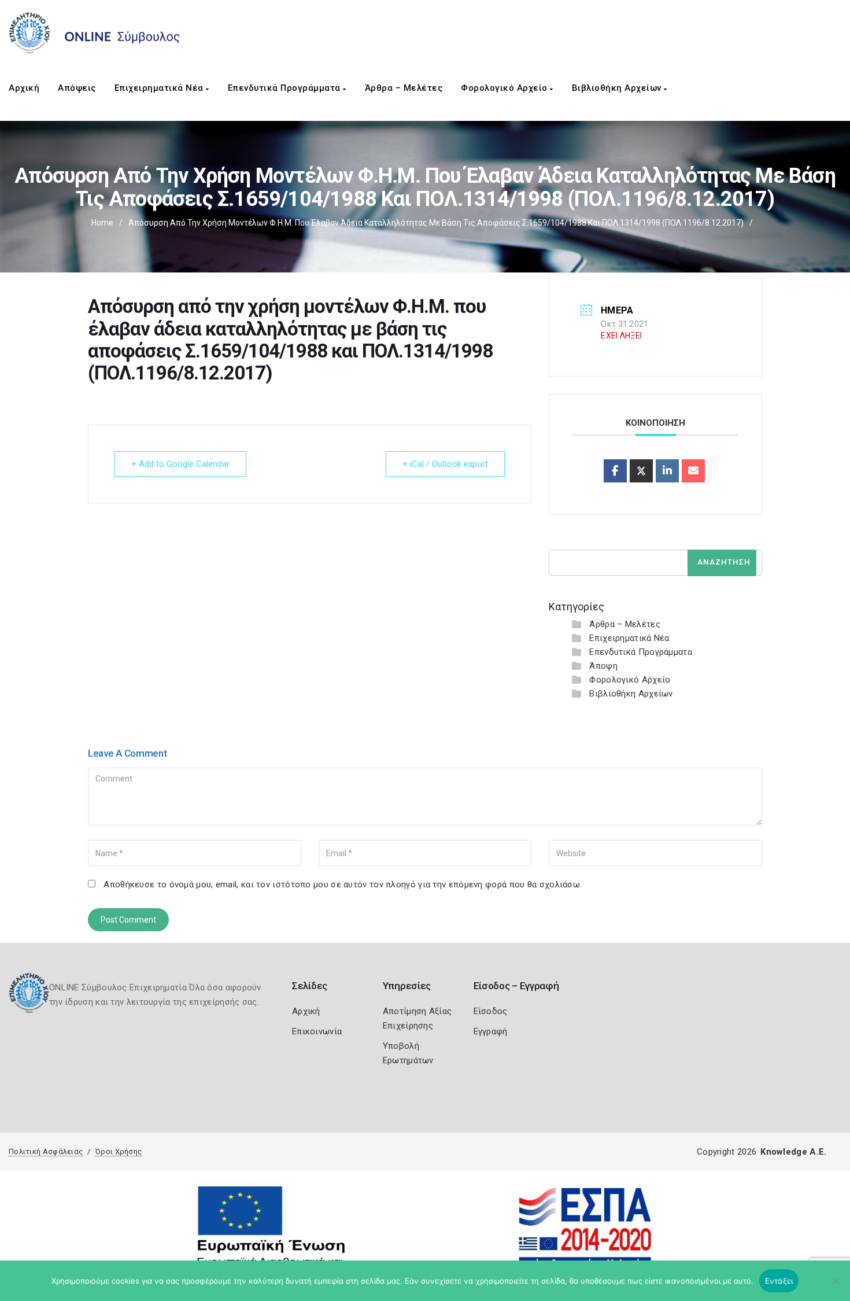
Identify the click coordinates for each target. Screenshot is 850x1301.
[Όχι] (835, 1286)
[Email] (693, 470)
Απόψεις (77, 88)
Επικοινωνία (317, 1031)
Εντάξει (779, 1280)
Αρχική (24, 88)
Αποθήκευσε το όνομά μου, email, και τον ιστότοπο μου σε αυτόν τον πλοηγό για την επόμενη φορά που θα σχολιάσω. (343, 884)
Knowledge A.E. (793, 1152)
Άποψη (603, 666)
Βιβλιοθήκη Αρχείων (618, 88)
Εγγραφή (491, 1031)
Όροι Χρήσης (118, 1151)
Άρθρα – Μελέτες (404, 88)
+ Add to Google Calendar (180, 464)
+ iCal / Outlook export (445, 464)
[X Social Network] (641, 470)
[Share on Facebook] (615, 470)
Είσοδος (491, 1011)
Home (102, 222)
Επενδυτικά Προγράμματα (285, 88)
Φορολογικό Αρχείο (505, 88)
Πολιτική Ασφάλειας (46, 1151)
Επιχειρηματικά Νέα (160, 88)
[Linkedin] (667, 470)
